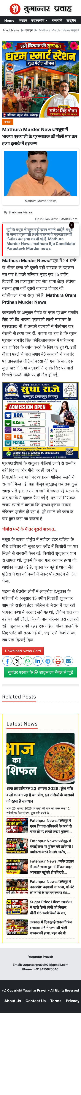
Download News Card (23, 651)
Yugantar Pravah (35, 990)
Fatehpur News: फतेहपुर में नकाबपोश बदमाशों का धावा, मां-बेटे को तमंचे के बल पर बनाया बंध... (52, 887)
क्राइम (23, 20)
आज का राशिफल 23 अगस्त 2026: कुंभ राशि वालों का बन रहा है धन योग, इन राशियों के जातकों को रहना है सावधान (40, 795)
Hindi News (11, 30)
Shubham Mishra (20, 212)
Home (9, 20)
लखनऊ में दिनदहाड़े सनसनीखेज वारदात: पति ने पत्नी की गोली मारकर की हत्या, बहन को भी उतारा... (51, 928)
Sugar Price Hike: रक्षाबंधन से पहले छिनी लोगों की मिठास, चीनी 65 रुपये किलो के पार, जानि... (51, 908)
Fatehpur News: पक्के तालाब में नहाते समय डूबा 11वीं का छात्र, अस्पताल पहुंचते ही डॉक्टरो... (52, 866)
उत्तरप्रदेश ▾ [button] (39, 20)
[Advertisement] (40, 288)
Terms (56, 1001)
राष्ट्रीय (71, 20)
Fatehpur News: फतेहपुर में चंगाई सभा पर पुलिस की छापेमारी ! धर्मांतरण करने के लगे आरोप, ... (51, 846)
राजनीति (57, 20)
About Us (12, 1001)
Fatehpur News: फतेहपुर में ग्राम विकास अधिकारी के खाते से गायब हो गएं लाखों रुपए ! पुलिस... (51, 826)
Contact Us (35, 1001)
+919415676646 (46, 969)
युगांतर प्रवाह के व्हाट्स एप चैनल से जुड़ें (40, 672)
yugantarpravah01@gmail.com (45, 964)
